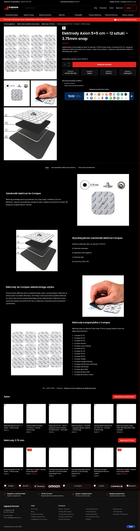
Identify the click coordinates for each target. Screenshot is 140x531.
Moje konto (119, 8)
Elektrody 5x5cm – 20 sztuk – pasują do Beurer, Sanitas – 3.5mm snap (81, 428)
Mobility (88, 519)
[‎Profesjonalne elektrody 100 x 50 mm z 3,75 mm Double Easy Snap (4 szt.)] (58, 457)
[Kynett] (100, 486)
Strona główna (9, 24)
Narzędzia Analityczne (120, 514)
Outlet (111, 8)
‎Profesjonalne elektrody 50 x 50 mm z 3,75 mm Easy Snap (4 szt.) (81, 472)
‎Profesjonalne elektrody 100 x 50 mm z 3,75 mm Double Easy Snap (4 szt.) (58, 472)
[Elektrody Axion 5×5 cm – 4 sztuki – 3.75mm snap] (13, 413)
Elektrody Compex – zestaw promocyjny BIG (35, 471)
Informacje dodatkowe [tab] (86, 167)
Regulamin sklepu (37, 514)
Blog (95, 8)
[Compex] (116, 486)
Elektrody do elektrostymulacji (28, 24)
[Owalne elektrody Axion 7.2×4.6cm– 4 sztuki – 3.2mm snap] (36, 413)
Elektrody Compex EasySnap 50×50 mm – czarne (102, 472)
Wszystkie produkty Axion (124, 397)
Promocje (34, 509)
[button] (130, 8)
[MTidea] (10, 486)
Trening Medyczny (92, 509)
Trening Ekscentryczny (65, 514)
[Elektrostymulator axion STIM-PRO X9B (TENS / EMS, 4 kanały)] (126, 413)
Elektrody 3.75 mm (48, 24)
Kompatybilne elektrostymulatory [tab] (63, 167)
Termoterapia (117, 512)
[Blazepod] (131, 486)
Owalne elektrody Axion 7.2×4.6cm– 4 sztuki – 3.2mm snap (34, 428)
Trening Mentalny (91, 514)
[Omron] (54, 486)
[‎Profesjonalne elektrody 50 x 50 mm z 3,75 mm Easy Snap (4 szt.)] (81, 457)
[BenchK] (25, 486)
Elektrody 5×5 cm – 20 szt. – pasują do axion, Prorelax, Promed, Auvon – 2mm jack (58, 428)
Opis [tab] (47, 167)
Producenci (103, 8)
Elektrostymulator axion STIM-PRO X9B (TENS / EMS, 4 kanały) (126, 428)
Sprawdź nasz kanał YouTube (126, 20)
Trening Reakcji (91, 512)
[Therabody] (39, 486)
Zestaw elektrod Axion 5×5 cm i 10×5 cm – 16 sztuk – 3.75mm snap (103, 428)
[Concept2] (77, 486)
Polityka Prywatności (38, 517)
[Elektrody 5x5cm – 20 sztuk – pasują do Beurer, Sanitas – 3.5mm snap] (81, 413)
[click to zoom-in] (30, 52)
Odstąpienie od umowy (39, 519)
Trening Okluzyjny (64, 519)
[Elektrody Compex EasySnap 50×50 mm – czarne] (103, 457)
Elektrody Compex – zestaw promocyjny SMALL (126, 471)
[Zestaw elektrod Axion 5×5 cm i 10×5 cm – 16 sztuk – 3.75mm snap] (103, 413)
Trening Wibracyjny (64, 512)
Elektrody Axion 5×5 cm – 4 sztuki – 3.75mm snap (13, 427)
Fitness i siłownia (64, 509)
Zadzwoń (70, 72)
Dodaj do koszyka (104, 64)
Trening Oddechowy (65, 517)
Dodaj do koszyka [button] (13, 434)
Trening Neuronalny (92, 517)
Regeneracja (117, 509)
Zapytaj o (90, 72)
